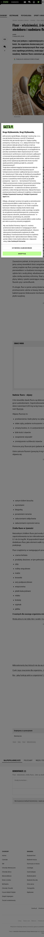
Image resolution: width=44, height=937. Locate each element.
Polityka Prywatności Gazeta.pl (13, 194)
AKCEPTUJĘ (22, 254)
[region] (22, 190)
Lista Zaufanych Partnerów (16, 241)
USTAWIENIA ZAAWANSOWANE (22, 248)
